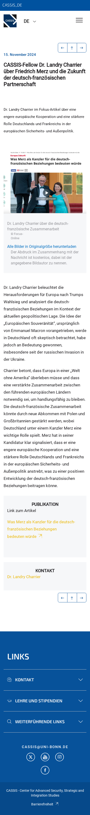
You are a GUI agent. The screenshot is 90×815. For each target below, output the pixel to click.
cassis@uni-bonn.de (45, 747)
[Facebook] (45, 770)
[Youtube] (45, 757)
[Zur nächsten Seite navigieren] (82, 47)
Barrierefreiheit (42, 804)
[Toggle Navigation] (79, 20)
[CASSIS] (10, 20)
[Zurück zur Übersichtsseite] (72, 47)
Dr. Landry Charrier (24, 576)
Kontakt (45, 570)
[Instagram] (59, 757)
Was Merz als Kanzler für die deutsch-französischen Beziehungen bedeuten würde (41, 529)
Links (18, 656)
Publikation (45, 504)
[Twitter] (30, 757)
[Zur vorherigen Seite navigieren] (63, 47)
